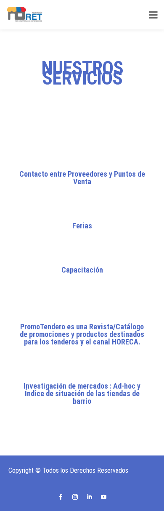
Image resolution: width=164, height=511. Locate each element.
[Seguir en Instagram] (74, 497)
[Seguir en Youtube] (103, 497)
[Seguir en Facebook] (60, 497)
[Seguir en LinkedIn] (89, 497)
